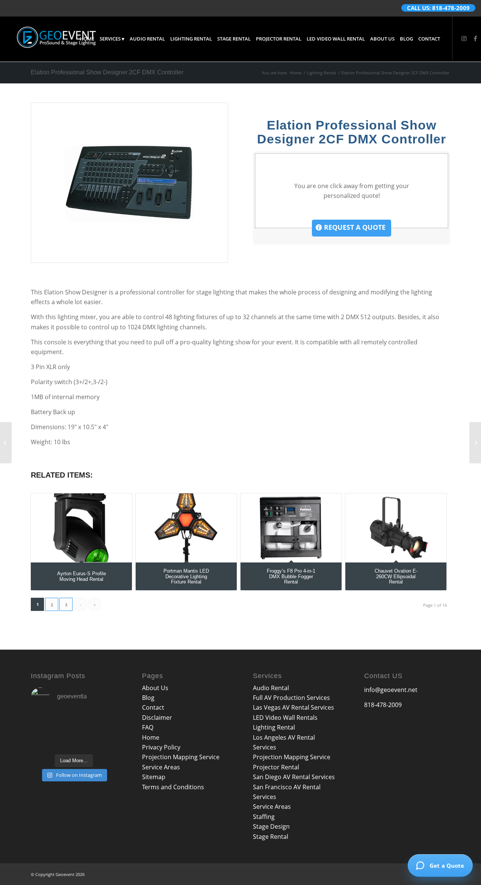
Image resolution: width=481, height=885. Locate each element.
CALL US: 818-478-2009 (438, 8)
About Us (155, 688)
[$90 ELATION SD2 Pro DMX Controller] (129, 183)
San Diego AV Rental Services (294, 777)
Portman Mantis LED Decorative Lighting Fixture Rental (186, 576)
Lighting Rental (274, 727)
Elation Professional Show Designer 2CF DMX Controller (107, 72)
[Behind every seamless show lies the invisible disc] (74, 741)
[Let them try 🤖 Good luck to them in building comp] (104, 741)
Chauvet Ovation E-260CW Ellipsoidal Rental (396, 576)
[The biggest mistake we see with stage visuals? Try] (44, 741)
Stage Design (271, 826)
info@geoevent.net (390, 690)
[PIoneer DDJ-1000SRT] (6, 442)
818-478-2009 (383, 705)
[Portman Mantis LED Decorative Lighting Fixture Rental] (186, 527)
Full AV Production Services (291, 698)
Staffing (264, 817)
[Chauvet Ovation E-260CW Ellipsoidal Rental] (395, 527)
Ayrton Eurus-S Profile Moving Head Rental (81, 576)
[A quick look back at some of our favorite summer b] (44, 722)
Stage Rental (270, 836)
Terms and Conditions (173, 787)
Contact (153, 707)
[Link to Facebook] (475, 38)
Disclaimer (157, 717)
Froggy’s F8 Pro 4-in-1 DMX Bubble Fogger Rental (291, 576)
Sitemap (153, 777)
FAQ (147, 727)
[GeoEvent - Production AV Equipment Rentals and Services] (56, 39)
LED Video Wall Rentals (285, 717)
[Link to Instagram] (464, 38)
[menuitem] (87, 39)
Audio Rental (271, 688)
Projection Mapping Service (180, 757)
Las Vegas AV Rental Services (293, 707)
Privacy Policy (161, 747)
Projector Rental (276, 767)
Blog (148, 698)
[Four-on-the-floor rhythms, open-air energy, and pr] (74, 722)
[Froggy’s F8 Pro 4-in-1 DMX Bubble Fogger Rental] (291, 527)
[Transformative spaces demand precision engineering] (104, 722)
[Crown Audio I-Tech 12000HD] (475, 442)
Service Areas (161, 767)
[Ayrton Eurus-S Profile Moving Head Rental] (81, 527)
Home (150, 737)
